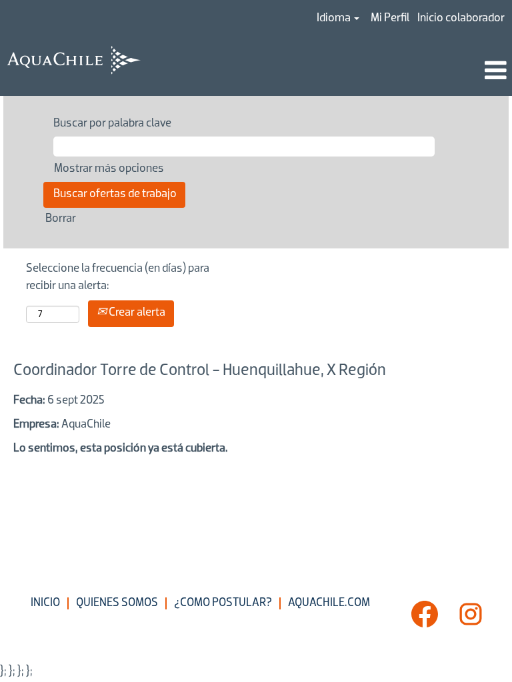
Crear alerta (136, 313)
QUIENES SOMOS (117, 603)
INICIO (45, 603)
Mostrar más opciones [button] (109, 169)
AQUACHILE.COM (329, 603)
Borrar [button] (60, 219)
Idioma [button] (335, 19)
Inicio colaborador (461, 19)
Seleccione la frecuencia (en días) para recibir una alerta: (117, 277)
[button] (341, 72)
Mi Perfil (390, 19)
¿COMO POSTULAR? (223, 603)
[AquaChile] (74, 60)
